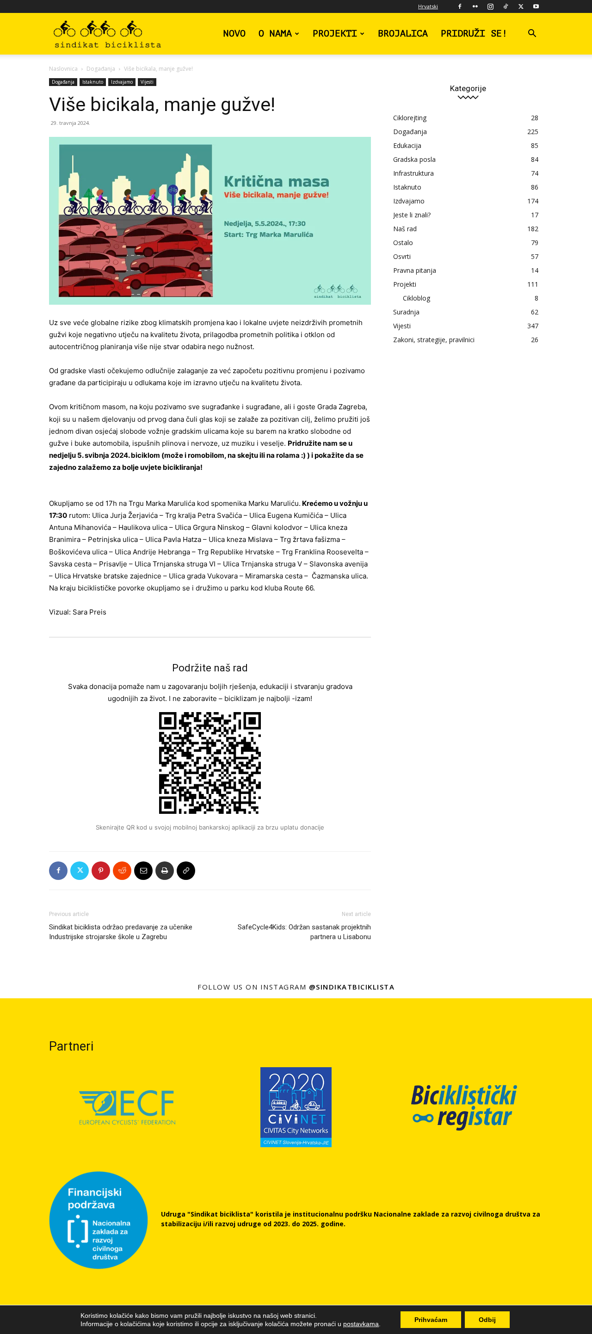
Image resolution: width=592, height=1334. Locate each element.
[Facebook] (460, 6)
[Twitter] (521, 6)
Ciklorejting (409, 117)
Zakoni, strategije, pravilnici (434, 339)
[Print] (164, 870)
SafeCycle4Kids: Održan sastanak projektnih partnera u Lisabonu (304, 932)
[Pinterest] (101, 870)
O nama (275, 33)
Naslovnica (63, 69)
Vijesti (147, 82)
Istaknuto (92, 82)
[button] (532, 34)
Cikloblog (416, 298)
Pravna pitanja (414, 270)
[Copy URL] (186, 870)
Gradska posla (414, 159)
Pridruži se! (474, 33)
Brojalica (403, 33)
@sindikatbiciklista (352, 986)
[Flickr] (475, 6)
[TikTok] (505, 6)
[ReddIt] (122, 870)
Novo (234, 33)
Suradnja (406, 311)
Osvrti (402, 256)
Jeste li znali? (412, 214)
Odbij (487, 1319)
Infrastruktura (413, 173)
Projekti (335, 33)
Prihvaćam (430, 1319)
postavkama (361, 1324)
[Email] (143, 870)
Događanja (100, 69)
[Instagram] (490, 6)
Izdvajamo (122, 82)
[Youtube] (536, 6)
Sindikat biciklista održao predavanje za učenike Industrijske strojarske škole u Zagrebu (120, 932)
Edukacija (407, 145)
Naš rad (405, 228)
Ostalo (403, 242)
